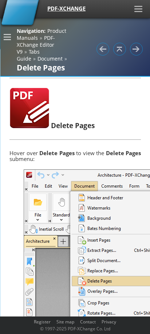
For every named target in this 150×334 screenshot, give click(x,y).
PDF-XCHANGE (66, 8)
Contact (88, 322)
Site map (65, 322)
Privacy (109, 322)
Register (42, 322)
